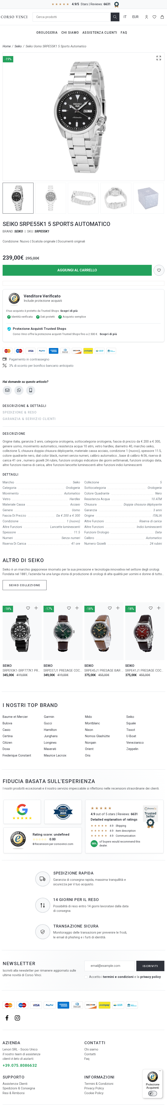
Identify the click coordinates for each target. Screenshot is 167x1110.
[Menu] (160, 1071)
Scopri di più (68, 310)
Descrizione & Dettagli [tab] (24, 406)
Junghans (51, 736)
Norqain (90, 743)
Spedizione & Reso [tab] (20, 412)
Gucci (48, 723)
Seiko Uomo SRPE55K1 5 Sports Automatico (56, 46)
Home (7, 46)
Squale (131, 723)
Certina (8, 736)
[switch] (152, 1093)
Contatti (90, 1054)
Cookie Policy (94, 1093)
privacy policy (150, 977)
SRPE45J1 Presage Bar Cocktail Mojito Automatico (104, 670)
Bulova (7, 723)
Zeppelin (132, 749)
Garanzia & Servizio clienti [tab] (29, 419)
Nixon (89, 730)
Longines (50, 743)
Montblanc (92, 723)
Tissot (130, 730)
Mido (88, 717)
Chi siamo (91, 1049)
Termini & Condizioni (98, 1084)
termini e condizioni (118, 977)
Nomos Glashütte (97, 736)
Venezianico (135, 743)
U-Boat (131, 736)
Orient (89, 749)
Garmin (49, 717)
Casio (6, 730)
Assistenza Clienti (99, 32)
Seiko (18, 46)
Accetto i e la (125, 977)
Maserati (50, 749)
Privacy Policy (94, 1088)
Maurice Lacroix (55, 755)
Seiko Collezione (24, 585)
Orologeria (47, 32)
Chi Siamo (70, 32)
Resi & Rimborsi (14, 1093)
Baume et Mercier (15, 717)
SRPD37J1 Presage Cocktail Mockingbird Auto (63, 670)
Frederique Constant (17, 755)
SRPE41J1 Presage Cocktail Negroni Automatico (144, 670)
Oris (87, 755)
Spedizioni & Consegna (19, 1088)
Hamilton (50, 730)
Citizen (7, 743)
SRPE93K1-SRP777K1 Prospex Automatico (22, 670)
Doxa (6, 749)
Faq (124, 32)
